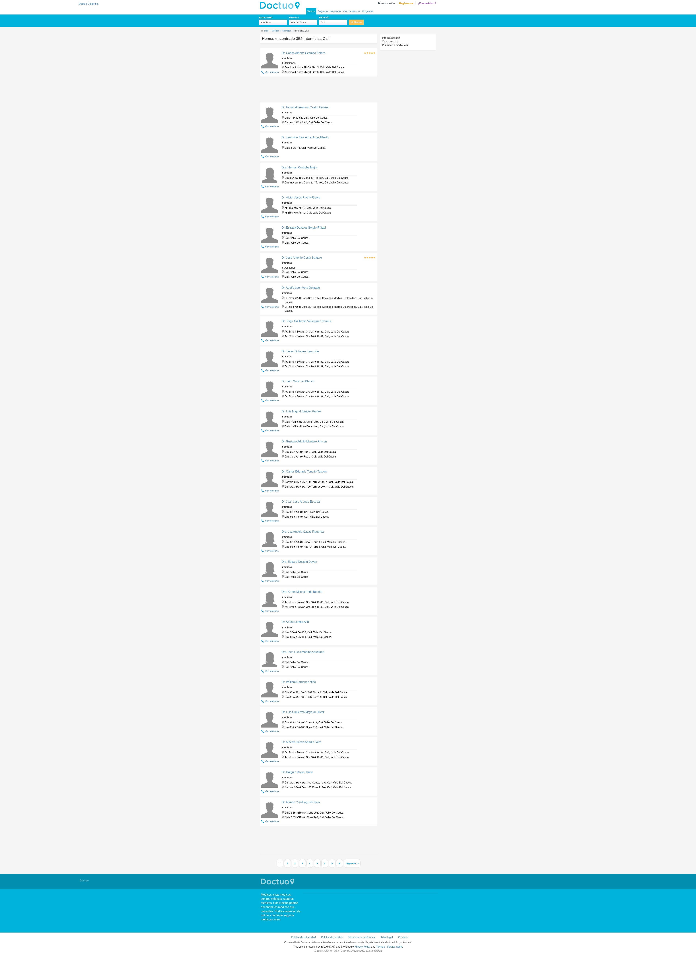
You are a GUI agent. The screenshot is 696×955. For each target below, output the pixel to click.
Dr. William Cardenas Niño (299, 682)
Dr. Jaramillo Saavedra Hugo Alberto (305, 137)
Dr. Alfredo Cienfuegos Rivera (301, 802)
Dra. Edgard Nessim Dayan (299, 561)
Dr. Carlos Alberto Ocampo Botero (303, 53)
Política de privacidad (303, 937)
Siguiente (351, 863)
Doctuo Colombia (281, 5)
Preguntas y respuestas (329, 11)
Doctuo (278, 882)
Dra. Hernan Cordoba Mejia (299, 167)
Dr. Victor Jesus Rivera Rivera (301, 197)
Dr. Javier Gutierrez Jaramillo (300, 351)
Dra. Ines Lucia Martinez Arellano (303, 651)
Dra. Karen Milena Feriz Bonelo (302, 591)
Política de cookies (332, 937)
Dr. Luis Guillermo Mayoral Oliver (303, 712)
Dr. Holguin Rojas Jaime (297, 772)
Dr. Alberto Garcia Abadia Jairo (301, 742)
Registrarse (406, 3)
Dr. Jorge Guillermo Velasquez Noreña (306, 321)
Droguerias (367, 11)
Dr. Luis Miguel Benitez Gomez (301, 411)
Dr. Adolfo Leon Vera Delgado (301, 287)
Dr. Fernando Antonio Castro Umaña (305, 107)
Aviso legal (386, 937)
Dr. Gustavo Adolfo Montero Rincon (304, 441)
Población (324, 17)
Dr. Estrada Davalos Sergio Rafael (304, 227)
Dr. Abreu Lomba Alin (295, 621)
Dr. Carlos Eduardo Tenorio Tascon (304, 471)
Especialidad (265, 17)
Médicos (311, 11)
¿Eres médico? (427, 3)
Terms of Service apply (389, 946)
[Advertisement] (318, 90)
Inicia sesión (388, 3)
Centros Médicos (351, 11)
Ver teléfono (272, 72)
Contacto (403, 937)
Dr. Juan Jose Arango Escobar (301, 501)
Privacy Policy (362, 946)
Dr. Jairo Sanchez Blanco (298, 381)
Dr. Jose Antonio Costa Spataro (302, 257)
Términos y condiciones (361, 937)
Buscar (358, 22)
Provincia (294, 17)
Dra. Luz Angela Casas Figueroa (303, 531)
